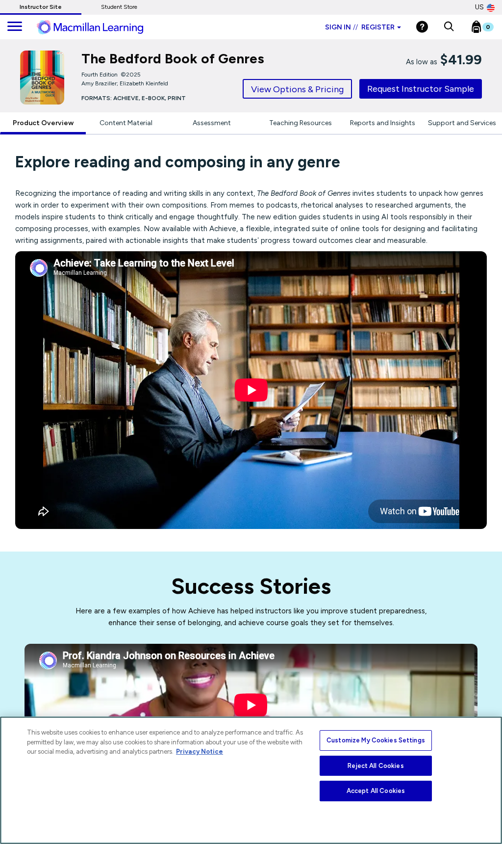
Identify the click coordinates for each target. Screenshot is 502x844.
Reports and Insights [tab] (382, 123)
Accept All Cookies (376, 790)
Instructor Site (41, 6)
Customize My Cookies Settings (375, 740)
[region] (251, 780)
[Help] (422, 27)
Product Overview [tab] (43, 123)
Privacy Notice (199, 751)
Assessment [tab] (212, 123)
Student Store (119, 6)
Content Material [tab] (126, 123)
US (479, 7)
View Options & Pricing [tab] (297, 89)
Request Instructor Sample (420, 88)
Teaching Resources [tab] (300, 123)
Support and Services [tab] (462, 123)
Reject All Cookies (375, 765)
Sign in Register (360, 27)
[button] (448, 27)
